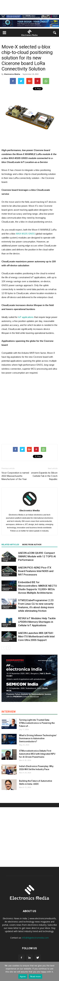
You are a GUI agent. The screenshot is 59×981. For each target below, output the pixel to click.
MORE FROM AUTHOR (31, 545)
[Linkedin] (29, 958)
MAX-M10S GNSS (25, 233)
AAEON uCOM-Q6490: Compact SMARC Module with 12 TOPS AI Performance (37, 556)
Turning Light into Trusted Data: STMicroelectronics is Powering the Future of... (37, 723)
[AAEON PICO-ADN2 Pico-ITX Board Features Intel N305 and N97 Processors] (9, 571)
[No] (55, 971)
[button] (55, 33)
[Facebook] (21, 958)
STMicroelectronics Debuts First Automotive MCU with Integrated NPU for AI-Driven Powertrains (37, 754)
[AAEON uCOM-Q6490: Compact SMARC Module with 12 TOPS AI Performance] (9, 556)
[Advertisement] (29, 408)
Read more (35, 976)
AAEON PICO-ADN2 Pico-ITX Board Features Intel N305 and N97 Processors (35, 571)
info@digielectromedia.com (35, 937)
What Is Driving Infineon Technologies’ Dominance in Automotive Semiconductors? (38, 738)
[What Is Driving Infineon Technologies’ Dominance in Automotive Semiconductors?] (9, 739)
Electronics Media (12, 74)
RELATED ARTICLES (10, 545)
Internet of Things (6, 559)
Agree (23, 976)
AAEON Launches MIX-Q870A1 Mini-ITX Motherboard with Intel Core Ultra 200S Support (36, 636)
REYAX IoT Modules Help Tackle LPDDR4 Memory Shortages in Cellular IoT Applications (37, 622)
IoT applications (26, 317)
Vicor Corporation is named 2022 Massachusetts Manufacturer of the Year (15, 476)
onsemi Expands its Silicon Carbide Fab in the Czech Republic (44, 476)
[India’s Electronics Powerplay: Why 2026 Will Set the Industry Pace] (9, 770)
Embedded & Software (7, 574)
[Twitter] (38, 958)
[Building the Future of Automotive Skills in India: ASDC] (9, 784)
